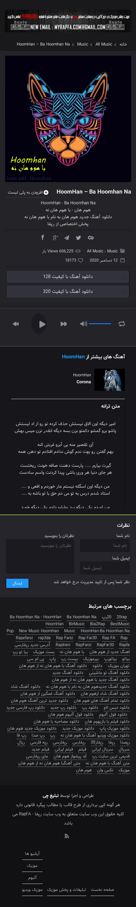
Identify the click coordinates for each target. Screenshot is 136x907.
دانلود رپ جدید (63, 707)
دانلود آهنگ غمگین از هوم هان (47, 693)
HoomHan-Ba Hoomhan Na (105, 631)
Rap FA (108, 638)
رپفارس (78, 742)
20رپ (106, 617)
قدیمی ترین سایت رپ (111, 756)
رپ (52, 735)
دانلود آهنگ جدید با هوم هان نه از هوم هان (91, 679)
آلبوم (32, 877)
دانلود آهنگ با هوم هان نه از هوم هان (53, 666)
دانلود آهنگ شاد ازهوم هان (105, 693)
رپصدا (125, 742)
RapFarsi (83, 645)
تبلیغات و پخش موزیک (66, 889)
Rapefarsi (24, 638)
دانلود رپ (90, 707)
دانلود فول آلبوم (113, 714)
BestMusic (120, 624)
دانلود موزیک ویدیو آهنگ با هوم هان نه (95, 735)
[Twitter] (78, 237)
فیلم (82, 749)
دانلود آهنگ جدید (67, 672)
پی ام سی (35, 659)
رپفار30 (97, 742)
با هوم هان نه (58, 210)
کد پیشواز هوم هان (70, 756)
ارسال (17, 583)
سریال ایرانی (102, 749)
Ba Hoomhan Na (80, 203)
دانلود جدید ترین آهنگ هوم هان (39, 700)
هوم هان (82, 210)
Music (82, 44)
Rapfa (124, 645)
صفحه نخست (102, 889)
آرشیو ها (32, 853)
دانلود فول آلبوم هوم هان (71, 714)
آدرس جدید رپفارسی (32, 645)
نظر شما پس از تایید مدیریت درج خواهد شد (91, 582)
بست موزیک (43, 652)
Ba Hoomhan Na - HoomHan (35, 617)
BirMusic (77, 624)
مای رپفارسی (37, 756)
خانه (123, 44)
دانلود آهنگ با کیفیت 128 (68, 277)
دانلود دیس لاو (117, 707)
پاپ (52, 659)
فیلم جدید (40, 749)
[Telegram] (66, 237)
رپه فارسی (38, 742)
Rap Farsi (64, 638)
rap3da (44, 638)
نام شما (123, 536)
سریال (124, 749)
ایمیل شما (121, 558)
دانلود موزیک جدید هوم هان (32, 728)
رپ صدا (38, 735)
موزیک (124, 770)
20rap (122, 617)
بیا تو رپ (20, 652)
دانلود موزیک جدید (78, 728)
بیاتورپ (110, 659)
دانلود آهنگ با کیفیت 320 (68, 291)
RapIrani (63, 645)
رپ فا (21, 735)
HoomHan (50, 203)
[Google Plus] (54, 237)
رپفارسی (60, 742)
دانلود (97, 666)
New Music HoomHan (39, 631)
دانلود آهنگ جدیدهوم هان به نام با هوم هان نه (88, 686)
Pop (10, 631)
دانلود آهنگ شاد (25, 686)
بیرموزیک (91, 659)
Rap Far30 (87, 638)
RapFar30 (105, 645)
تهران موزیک (119, 666)
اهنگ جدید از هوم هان (110, 652)
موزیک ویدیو (32, 889)
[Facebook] (42, 237)
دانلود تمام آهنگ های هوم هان (102, 700)
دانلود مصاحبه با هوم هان (56, 721)
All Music (104, 44)
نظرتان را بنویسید (59, 536)
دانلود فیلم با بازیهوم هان (107, 721)
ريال (21, 742)
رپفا (111, 742)
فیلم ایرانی (64, 749)
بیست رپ (69, 659)
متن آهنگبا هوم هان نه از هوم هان (49, 763)
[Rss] (66, 835)
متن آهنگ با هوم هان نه (108, 763)
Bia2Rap (97, 624)
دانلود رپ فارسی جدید (25, 707)
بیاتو (126, 659)
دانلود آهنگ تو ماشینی (109, 672)
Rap (124, 638)
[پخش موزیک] (68, 34)
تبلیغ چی (51, 795)
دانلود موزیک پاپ (115, 728)
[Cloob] (90, 237)
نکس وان (105, 770)
